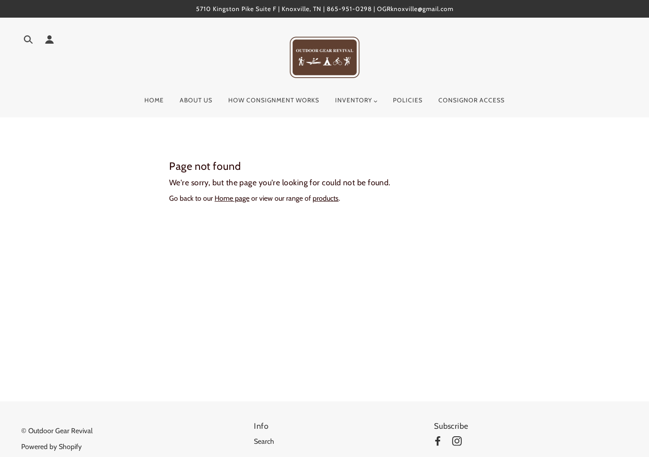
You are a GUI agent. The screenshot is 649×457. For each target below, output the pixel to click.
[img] (28, 41)
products (326, 198)
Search (264, 441)
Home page (232, 198)
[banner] (324, 56)
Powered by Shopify (51, 446)
